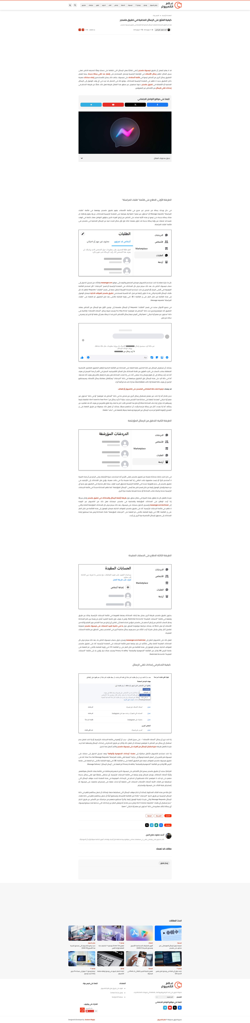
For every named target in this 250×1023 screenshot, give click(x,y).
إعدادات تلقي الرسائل (163, 88)
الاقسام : (179, 997)
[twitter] (135, 105)
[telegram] (91, 105)
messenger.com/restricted (135, 640)
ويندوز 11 (138, 5)
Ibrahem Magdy (90, 1019)
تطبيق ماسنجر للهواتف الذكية (101, 293)
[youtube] (113, 105)
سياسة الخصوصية (117, 997)
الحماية (123, 5)
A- (79, 30)
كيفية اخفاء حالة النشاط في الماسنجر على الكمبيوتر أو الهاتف (141, 389)
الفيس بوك (156, 15)
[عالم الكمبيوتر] (171, 5)
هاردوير (84, 5)
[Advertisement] (125, 53)
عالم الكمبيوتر (161, 1019)
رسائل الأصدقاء (151, 74)
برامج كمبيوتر (153, 5)
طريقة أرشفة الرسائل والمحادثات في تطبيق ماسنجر (107, 498)
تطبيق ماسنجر (147, 84)
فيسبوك (130, 5)
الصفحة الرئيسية (166, 15)
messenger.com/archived (159, 505)
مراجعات (91, 5)
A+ (83, 30)
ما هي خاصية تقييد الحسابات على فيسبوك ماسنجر (104, 626)
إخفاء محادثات (89, 77)
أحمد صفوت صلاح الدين (160, 30)
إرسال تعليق (164, 863)
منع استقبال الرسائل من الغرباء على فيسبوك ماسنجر (136, 746)
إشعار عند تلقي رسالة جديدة (99, 74)
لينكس (116, 5)
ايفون (97, 5)
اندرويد (104, 5)
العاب (110, 5)
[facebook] (157, 105)
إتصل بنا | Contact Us (116, 992)
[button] (161, 825)
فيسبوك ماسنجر (144, 70)
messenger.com (106, 282)
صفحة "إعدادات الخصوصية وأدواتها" (121, 753)
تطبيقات (150, 943)
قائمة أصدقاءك (134, 77)
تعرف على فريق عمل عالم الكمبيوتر (112, 988)
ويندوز (145, 5)
